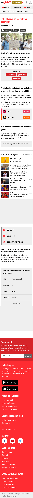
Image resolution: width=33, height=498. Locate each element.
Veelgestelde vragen (9, 420)
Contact (5, 455)
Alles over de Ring (8, 429)
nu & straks (11, 11)
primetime (19, 11)
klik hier (19, 260)
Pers (3, 426)
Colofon (5, 458)
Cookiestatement (8, 485)
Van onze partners (8, 465)
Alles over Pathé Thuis (10, 406)
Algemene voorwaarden (10, 478)
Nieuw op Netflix (8, 400)
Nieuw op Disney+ (8, 403)
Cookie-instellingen (9, 488)
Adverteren (6, 461)
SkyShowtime (7, 452)
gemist (26, 11)
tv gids (4, 11)
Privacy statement (8, 481)
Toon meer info (16, 303)
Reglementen (7, 423)
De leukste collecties (9, 409)
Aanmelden (28, 356)
